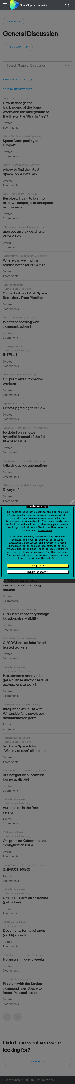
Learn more (45, 530)
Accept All (37, 565)
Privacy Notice (16, 549)
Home (14, 5)
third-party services (30, 552)
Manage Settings (38, 571)
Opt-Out (51, 558)
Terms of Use (46, 549)
